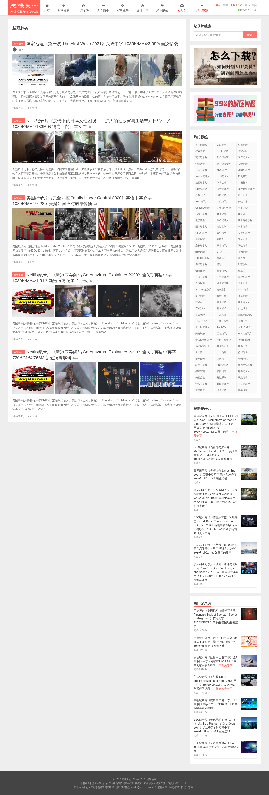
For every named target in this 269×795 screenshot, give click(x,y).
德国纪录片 (223, 195)
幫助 (247, 5)
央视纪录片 (244, 144)
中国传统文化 (224, 339)
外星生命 (221, 257)
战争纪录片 (244, 239)
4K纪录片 (222, 169)
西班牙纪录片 (245, 314)
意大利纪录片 (202, 327)
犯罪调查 (200, 163)
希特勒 (220, 239)
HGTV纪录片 (244, 333)
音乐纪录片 (244, 195)
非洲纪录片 (244, 251)
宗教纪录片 (201, 245)
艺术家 (198, 302)
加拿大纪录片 (202, 176)
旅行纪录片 (223, 220)
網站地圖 (151, 779)
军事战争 (123, 10)
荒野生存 (221, 295)
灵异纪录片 (244, 276)
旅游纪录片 (201, 383)
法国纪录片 (201, 182)
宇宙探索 (243, 207)
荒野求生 (221, 232)
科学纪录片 (201, 364)
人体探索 (200, 283)
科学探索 (64, 10)
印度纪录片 (244, 283)
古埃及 (198, 352)
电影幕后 (200, 220)
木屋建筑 (200, 390)
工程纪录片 (223, 333)
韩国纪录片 (223, 383)
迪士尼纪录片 (245, 220)
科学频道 (221, 308)
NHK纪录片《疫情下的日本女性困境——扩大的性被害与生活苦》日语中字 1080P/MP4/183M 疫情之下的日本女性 (91, 123)
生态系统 (221, 314)
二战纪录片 (223, 201)
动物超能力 (244, 339)
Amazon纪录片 (203, 289)
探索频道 (200, 151)
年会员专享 (223, 157)
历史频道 (243, 176)
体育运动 (221, 182)
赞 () (35, 107)
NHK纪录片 (223, 176)
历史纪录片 (223, 276)
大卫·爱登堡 (244, 327)
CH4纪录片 (201, 188)
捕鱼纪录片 (223, 390)
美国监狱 (200, 377)
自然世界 (243, 308)
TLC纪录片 (244, 383)
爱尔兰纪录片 (224, 346)
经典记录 (18, 43)
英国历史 (243, 320)
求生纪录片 (223, 302)
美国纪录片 (201, 144)
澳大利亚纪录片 (246, 188)
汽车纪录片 (244, 226)
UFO (219, 251)
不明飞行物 (223, 320)
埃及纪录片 (244, 377)
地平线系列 (244, 302)
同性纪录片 (244, 245)
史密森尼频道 (224, 207)
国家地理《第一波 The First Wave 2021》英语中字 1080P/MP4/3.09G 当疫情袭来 (95, 46)
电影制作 (221, 226)
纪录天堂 (24, 7)
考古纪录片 (223, 188)
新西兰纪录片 (245, 364)
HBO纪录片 (201, 201)
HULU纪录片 (202, 257)
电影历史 (243, 346)
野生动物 (221, 213)
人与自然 (221, 352)
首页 (47, 10)
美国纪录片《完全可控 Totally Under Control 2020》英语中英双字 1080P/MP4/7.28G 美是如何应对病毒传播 (82, 200)
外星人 (241, 270)
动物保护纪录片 (203, 346)
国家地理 (243, 151)
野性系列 (221, 377)
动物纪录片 (244, 169)
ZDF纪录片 (222, 364)
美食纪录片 (244, 163)
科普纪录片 (223, 270)
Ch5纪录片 (201, 232)
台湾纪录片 (201, 276)
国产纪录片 (244, 157)
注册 (254, 9)
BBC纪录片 (223, 144)
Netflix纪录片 (224, 151)
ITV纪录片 (200, 308)
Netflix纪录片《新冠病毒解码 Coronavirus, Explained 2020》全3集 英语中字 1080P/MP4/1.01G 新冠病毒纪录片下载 (92, 277)
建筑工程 (200, 195)
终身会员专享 (224, 163)
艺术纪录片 (201, 213)
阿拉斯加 (200, 333)
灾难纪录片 (244, 232)
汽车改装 (243, 264)
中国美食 (243, 182)
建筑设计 (243, 213)
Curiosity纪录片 (203, 207)
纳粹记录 (200, 251)
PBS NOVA (201, 320)
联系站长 (245, 9)
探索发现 (200, 371)
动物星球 (243, 358)
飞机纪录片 (244, 295)
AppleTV (221, 327)
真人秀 (241, 257)
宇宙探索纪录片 (203, 339)
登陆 (254, 5)
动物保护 (200, 270)
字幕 (225, 5)
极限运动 (221, 371)
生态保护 (200, 239)
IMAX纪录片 (244, 289)
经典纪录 (162, 10)
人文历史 (103, 10)
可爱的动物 (223, 283)
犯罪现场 (243, 352)
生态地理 (83, 10)
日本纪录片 (223, 245)
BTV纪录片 (201, 295)
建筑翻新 (221, 289)
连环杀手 (221, 358)
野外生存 (142, 10)
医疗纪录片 (201, 226)
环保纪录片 (244, 371)
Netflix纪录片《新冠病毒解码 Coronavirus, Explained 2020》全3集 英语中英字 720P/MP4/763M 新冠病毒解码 (94, 354)
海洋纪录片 (201, 264)
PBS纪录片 (201, 169)
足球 (219, 264)
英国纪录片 (201, 157)
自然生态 (243, 201)
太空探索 (200, 358)
